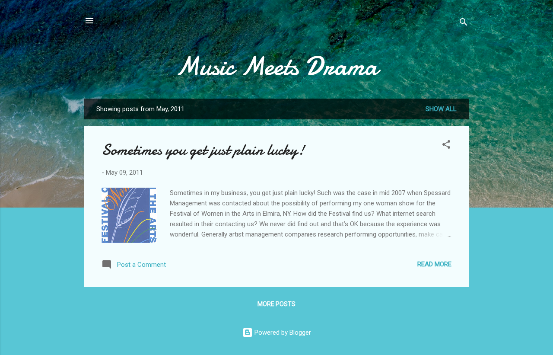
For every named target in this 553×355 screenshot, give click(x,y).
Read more (434, 264)
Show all (441, 109)
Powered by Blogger (282, 332)
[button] (446, 146)
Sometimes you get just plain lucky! (203, 149)
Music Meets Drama (276, 66)
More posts (276, 304)
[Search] (463, 23)
